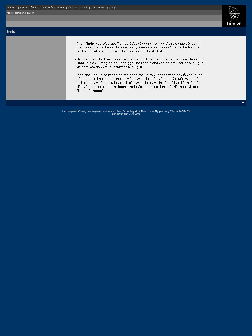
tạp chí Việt (81, 7)
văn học (24, 7)
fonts (10, 12)
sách (70, 7)
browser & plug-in (24, 12)
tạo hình (60, 7)
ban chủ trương (100, 7)
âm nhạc (36, 7)
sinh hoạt (12, 7)
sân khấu (48, 7)
